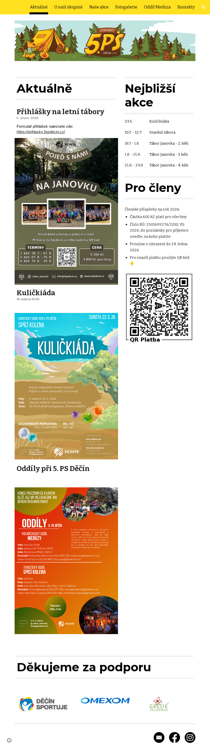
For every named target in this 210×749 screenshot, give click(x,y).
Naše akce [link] (99, 7)
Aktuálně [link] (39, 7)
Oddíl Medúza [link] (157, 7)
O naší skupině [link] (68, 7)
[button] (204, 7)
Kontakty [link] (186, 7)
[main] (66, 88)
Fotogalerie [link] (126, 7)
